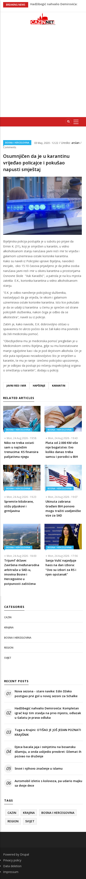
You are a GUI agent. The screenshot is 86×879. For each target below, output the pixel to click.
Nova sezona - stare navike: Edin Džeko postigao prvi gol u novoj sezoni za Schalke (46, 693)
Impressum (10, 872)
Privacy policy (12, 860)
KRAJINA (9, 627)
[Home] (43, 19)
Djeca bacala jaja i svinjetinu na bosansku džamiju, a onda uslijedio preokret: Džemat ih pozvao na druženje (48, 751)
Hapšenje (39, 385)
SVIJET (7, 658)
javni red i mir (16, 385)
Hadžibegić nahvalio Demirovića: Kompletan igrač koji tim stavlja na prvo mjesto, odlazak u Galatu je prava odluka (48, 713)
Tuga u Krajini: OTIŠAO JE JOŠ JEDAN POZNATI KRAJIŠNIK (48, 732)
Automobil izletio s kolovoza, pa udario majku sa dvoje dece (48, 783)
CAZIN (7, 617)
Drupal (24, 854)
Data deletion (12, 866)
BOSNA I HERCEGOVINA (17, 142)
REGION (8, 647)
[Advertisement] (43, 73)
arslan (75, 143)
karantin (58, 385)
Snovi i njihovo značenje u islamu (39, 768)
